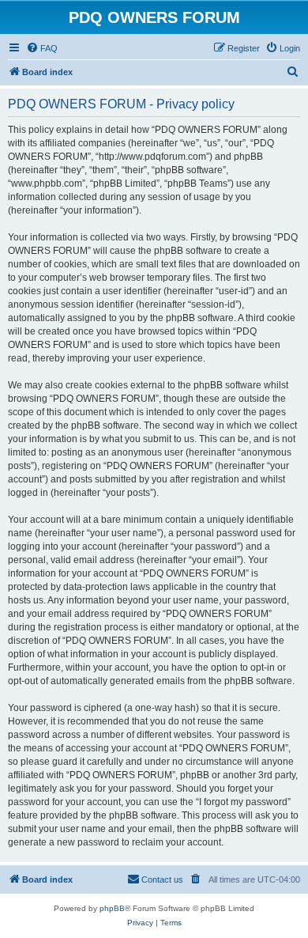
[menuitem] (42, 48)
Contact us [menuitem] (162, 879)
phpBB (112, 908)
